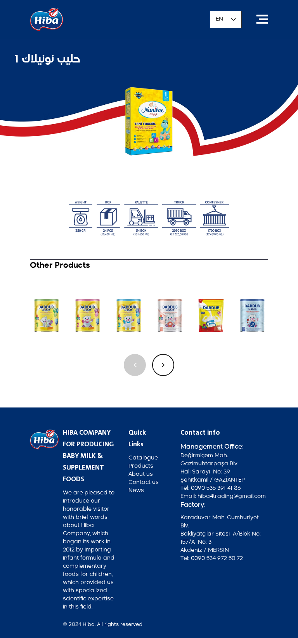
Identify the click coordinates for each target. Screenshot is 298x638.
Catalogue (143, 458)
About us (140, 474)
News (136, 490)
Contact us (143, 482)
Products (140, 466)
